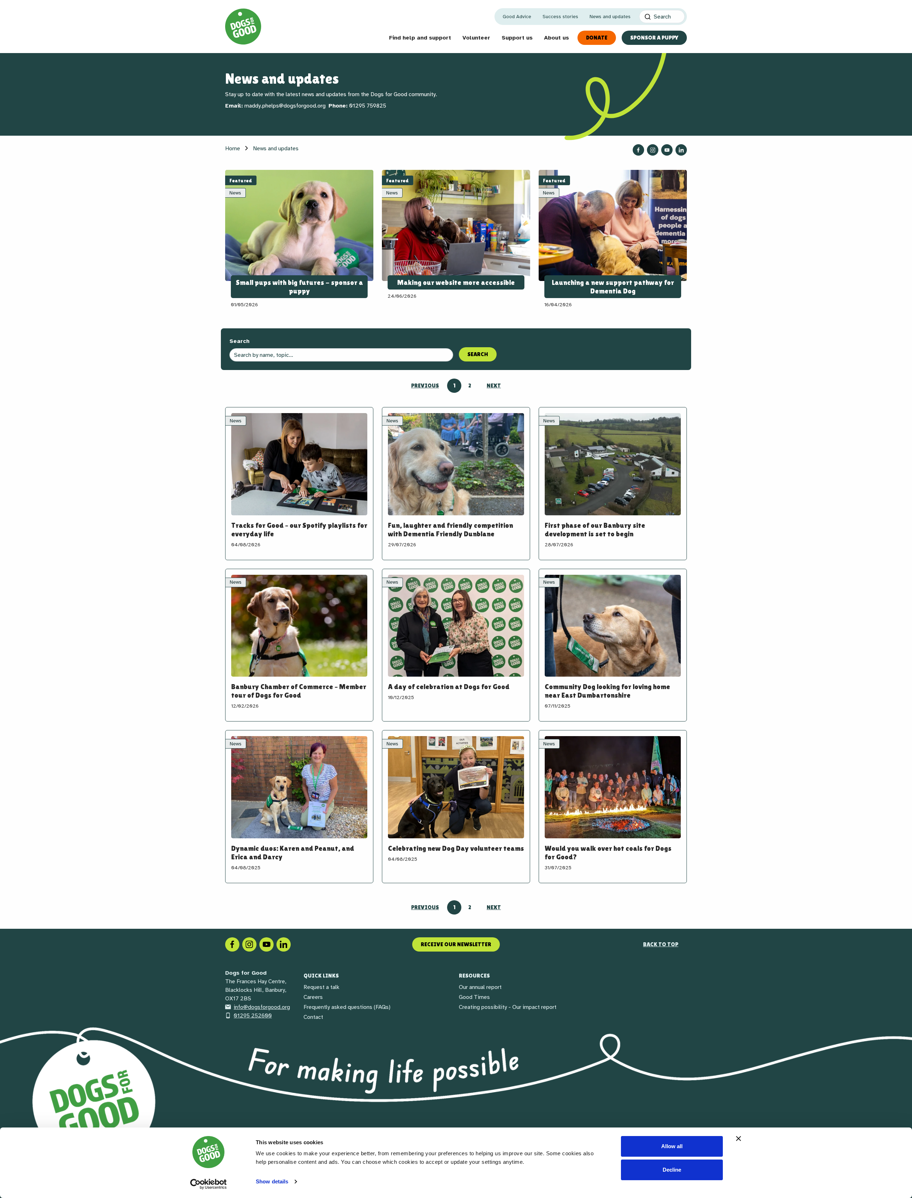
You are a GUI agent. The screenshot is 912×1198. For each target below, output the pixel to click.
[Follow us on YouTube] (667, 150)
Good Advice (517, 17)
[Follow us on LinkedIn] (681, 150)
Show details (272, 1181)
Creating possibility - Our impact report (507, 1007)
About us (556, 37)
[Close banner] (738, 1138)
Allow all (672, 1146)
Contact (313, 1017)
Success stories (560, 17)
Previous (425, 385)
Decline (672, 1170)
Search (239, 341)
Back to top (660, 944)
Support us (517, 37)
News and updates (610, 17)
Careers (313, 997)
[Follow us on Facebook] (638, 150)
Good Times (474, 997)
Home (232, 148)
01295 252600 (253, 1015)
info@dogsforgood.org (262, 1007)
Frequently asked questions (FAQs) (347, 1007)
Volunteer (476, 37)
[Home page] (243, 26)
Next (494, 385)
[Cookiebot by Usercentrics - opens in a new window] (208, 1184)
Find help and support (420, 37)
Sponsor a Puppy (654, 37)
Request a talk (322, 987)
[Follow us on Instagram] (652, 150)
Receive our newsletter (456, 944)
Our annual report (480, 987)
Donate (596, 37)
